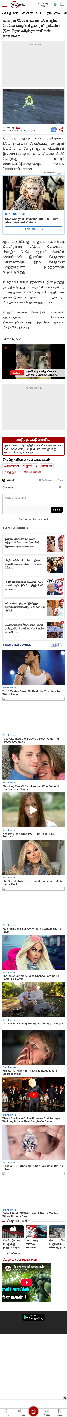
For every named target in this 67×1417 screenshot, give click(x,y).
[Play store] (55, 4)
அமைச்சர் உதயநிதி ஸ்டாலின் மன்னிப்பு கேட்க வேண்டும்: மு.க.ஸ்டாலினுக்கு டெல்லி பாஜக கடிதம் (33, 449)
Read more (17, 373)
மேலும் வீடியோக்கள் (19, 1260)
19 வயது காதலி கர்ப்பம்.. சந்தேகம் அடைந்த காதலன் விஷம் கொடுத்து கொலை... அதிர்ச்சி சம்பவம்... (33, 1244)
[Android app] (33, 1317)
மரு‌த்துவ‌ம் (12, 472)
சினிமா (46, 466)
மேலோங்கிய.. (34, 472)
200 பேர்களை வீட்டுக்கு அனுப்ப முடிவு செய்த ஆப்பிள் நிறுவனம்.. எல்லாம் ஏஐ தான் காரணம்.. (12, 1244)
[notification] (62, 4)
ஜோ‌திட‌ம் (30, 466)
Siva (18, 127)
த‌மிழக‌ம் (53, 13)
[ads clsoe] (65, 1398)
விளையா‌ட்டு (32, 13)
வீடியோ (13, 1254)
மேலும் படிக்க (18, 1221)
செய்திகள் (10, 13)
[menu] (5, 5)
